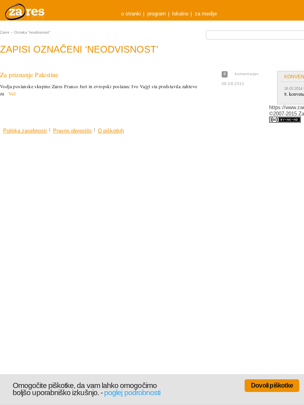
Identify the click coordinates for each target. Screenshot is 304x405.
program (156, 14)
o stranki (131, 14)
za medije (206, 14)
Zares (25, 10)
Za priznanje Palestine (29, 74)
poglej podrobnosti (132, 392)
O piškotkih (111, 131)
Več (12, 93)
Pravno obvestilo (72, 131)
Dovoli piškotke (272, 385)
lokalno (180, 14)
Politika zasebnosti (25, 131)
